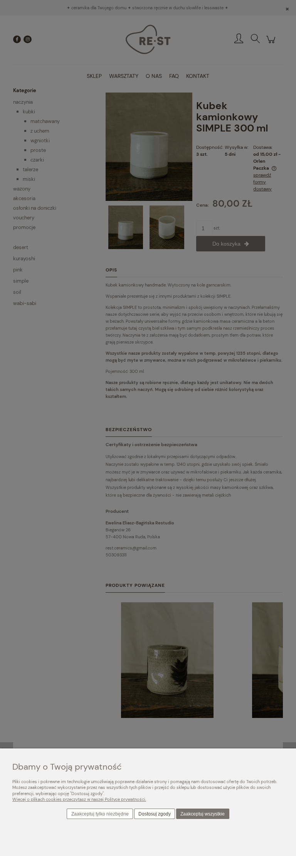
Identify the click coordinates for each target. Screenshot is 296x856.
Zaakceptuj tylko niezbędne (100, 814)
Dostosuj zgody (154, 814)
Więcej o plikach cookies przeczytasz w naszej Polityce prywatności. (79, 799)
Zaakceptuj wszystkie (202, 814)
